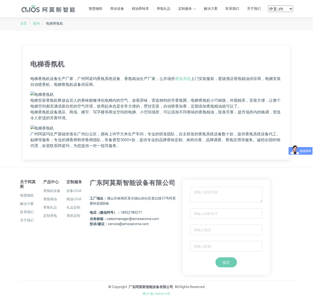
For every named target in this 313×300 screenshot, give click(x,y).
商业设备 (117, 8)
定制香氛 (50, 215)
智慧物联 (95, 8)
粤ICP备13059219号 (156, 293)
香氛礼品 (163, 8)
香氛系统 (183, 78)
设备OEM (74, 190)
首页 (23, 23)
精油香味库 (140, 8)
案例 (36, 23)
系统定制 (73, 215)
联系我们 (232, 8)
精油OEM (74, 199)
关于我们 (254, 8)
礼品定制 (73, 207)
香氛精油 (50, 199)
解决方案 (211, 8)
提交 (226, 262)
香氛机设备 (51, 190)
